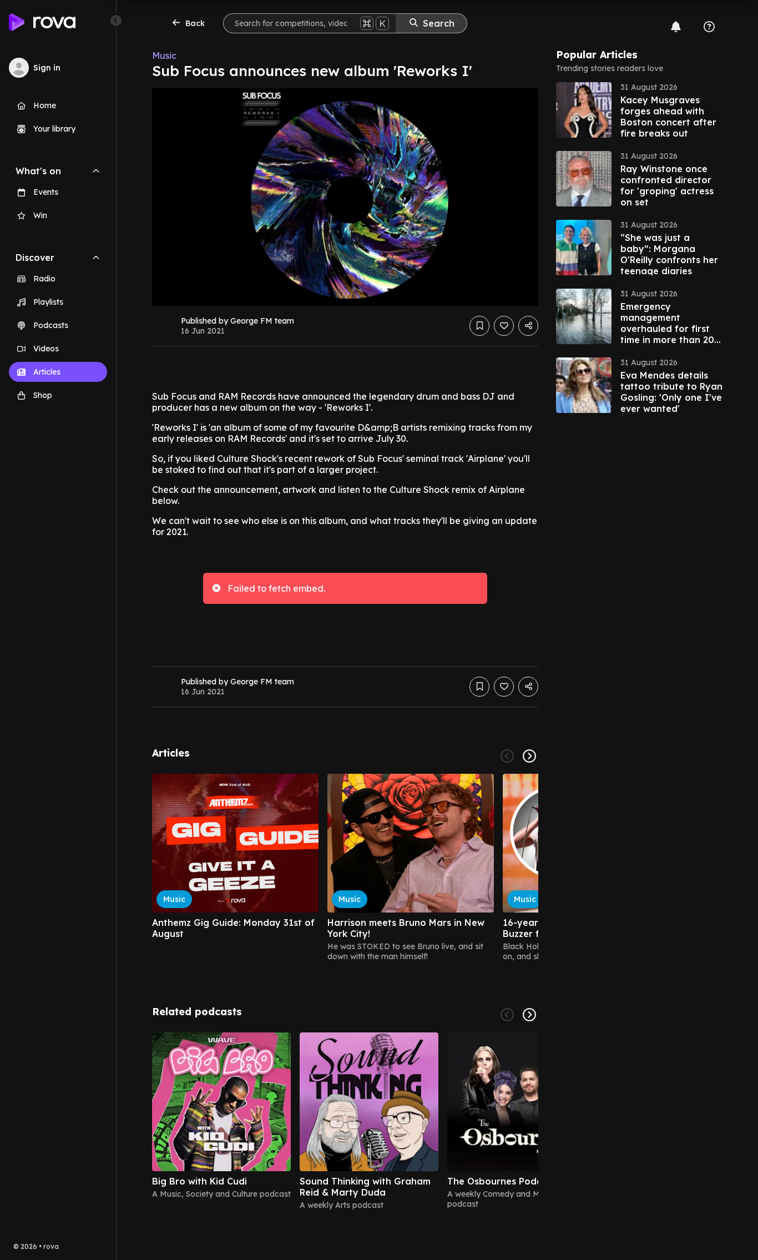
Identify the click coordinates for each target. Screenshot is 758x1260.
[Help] (709, 26)
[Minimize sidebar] (116, 20)
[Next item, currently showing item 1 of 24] (529, 756)
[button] (639, 110)
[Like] (504, 326)
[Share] (528, 326)
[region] (345, 867)
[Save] (479, 326)
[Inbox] (676, 26)
